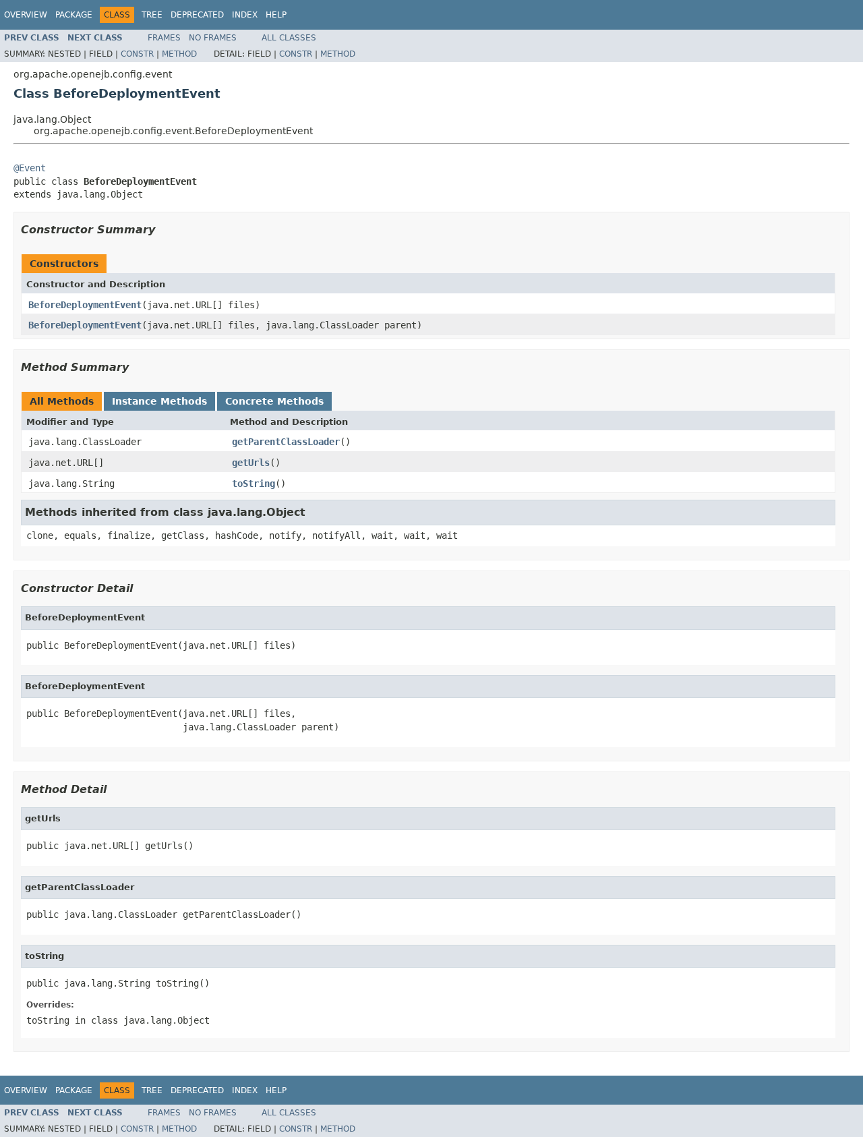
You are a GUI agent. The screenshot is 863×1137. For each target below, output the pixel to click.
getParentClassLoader (286, 441)
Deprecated (197, 15)
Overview (25, 15)
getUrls (251, 462)
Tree (152, 15)
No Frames (213, 37)
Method (179, 54)
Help (276, 15)
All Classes (289, 37)
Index (245, 15)
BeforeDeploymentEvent (85, 304)
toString (253, 483)
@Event (29, 168)
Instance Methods (159, 401)
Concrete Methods (274, 401)
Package (73, 15)
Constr (137, 54)
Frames (164, 37)
